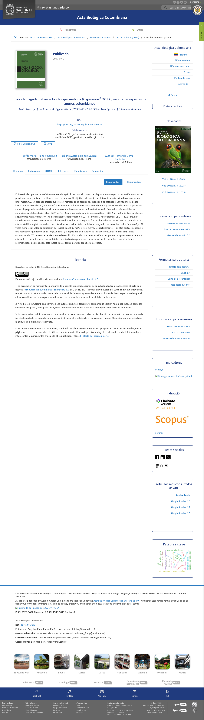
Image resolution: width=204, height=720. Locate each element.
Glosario (79, 712)
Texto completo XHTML (40, 171)
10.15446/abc (28, 625)
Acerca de (183, 84)
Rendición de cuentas (10, 708)
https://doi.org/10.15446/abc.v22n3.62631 (79, 124)
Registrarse (70, 30)
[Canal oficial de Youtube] (185, 2)
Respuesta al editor (180, 285)
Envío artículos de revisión (177, 229)
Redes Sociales (58, 705)
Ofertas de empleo (32, 705)
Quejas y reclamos (60, 708)
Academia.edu (183, 495)
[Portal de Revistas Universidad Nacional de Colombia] (15, 38)
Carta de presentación (179, 279)
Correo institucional (60, 703)
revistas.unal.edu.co (54, 7)
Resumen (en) (134, 182)
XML (49, 144)
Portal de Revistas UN (41, 37)
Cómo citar (97, 171)
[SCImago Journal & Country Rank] (173, 376)
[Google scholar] (157, 467)
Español (184, 55)
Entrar (139, 30)
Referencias (63, 171)
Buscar (174, 95)
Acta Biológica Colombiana (102, 17)
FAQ (78, 705)
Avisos (187, 72)
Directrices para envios (178, 223)
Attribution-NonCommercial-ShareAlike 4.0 (46, 290)
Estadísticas (80, 171)
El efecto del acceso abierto (94, 336)
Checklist (185, 273)
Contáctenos (81, 710)
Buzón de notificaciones (34, 712)
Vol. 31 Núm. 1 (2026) (174, 179)
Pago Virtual (6, 710)
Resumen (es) (113, 182)
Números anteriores (100, 37)
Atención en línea (82, 708)
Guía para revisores (180, 332)
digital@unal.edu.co (157, 708)
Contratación (7, 705)
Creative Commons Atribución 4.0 (80, 279)
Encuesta (56, 710)
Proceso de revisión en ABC (176, 338)
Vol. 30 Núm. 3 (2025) (174, 186)
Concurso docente (32, 708)
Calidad (5, 712)
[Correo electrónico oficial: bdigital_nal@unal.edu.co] (174, 2)
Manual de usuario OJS (178, 235)
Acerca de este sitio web (156, 710)
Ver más (159, 433)
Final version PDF (26, 144)
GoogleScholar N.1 (180, 501)
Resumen (18, 171)
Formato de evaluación (178, 326)
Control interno (31, 710)
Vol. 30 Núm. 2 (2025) (174, 192)
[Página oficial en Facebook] (178, 2)
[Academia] (161, 467)
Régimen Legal (7, 703)
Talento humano (31, 703)
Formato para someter (179, 267)
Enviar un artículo (172, 106)
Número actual (183, 60)
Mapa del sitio (81, 703)
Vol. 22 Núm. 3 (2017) (127, 37)
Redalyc (159, 370)
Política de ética (182, 78)
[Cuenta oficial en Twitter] (181, 2)
